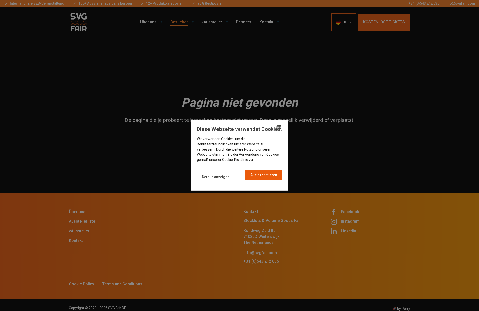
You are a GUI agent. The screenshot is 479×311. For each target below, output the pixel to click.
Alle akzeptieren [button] (263, 175)
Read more (263, 160)
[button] (215, 177)
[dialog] (239, 155)
